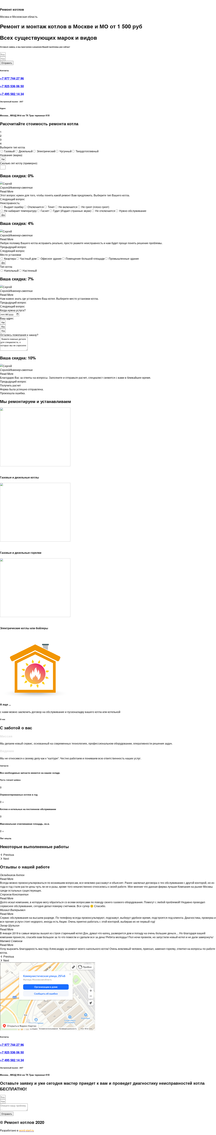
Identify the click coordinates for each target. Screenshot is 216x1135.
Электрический (46, 151)
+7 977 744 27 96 (12, 78)
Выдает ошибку (13, 207)
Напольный (11, 270)
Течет (51, 207)
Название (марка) (11, 155)
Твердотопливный (87, 151)
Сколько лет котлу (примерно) (18, 163)
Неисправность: (10, 203)
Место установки (10, 255)
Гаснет (45, 211)
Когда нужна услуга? (13, 310)
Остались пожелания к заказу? (19, 335)
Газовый (9, 151)
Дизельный (26, 151)
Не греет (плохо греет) (95, 207)
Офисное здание (51, 258)
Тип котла (6, 267)
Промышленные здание (124, 258)
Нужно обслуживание (132, 211)
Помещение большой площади (85, 258)
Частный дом (28, 258)
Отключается (36, 207)
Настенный (30, 270)
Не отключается (105, 211)
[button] (108, 199)
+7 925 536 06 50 (12, 86)
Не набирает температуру (20, 211)
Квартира (10, 258)
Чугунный (65, 151)
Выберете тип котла (12, 147)
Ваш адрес (7, 318)
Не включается (68, 207)
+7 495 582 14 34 (12, 94)
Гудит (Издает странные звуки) (72, 211)
